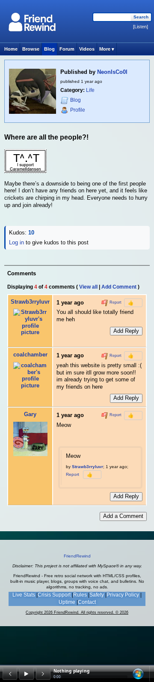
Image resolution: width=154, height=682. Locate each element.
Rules (80, 595)
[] (140, 26)
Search (140, 17)
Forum (66, 49)
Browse (30, 49)
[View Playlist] (138, 674)
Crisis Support (54, 595)
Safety (96, 595)
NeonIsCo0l (112, 72)
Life (90, 90)
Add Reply (126, 331)
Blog (49, 49)
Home (11, 49)
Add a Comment (123, 516)
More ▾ (106, 49)
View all (88, 287)
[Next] (43, 674)
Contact (87, 602)
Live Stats (23, 595)
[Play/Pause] (26, 674)
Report (114, 302)
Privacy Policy (123, 595)
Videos (87, 49)
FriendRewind (77, 556)
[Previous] (10, 674)
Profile (77, 110)
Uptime (67, 602)
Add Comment (118, 287)
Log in (16, 242)
